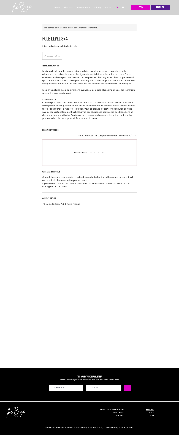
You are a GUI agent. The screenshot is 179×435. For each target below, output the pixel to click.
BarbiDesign (129, 427)
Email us (120, 415)
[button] (83, 7)
